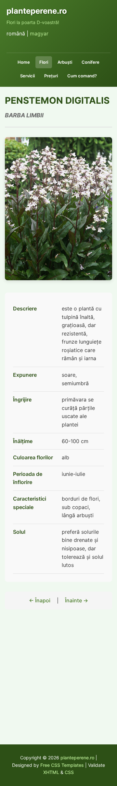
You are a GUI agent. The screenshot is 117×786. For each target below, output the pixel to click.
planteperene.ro (77, 757)
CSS (69, 772)
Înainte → (76, 600)
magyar (39, 33)
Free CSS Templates (62, 765)
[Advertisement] (58, 683)
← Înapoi (39, 600)
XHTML (51, 772)
